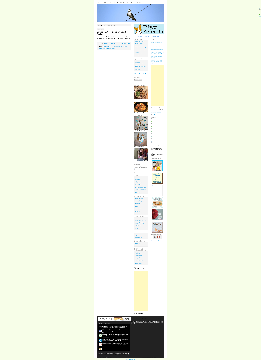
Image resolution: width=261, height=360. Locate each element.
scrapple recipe (106, 48)
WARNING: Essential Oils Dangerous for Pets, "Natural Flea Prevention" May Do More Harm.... (140, 65)
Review (156, 45)
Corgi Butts (137, 177)
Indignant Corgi (137, 203)
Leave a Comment (126, 43)
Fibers (157, 60)
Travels (158, 52)
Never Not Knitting (138, 208)
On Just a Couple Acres (139, 260)
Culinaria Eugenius (138, 234)
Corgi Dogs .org (137, 179)
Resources (130, 2)
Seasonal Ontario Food (138, 237)
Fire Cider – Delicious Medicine (140, 41)
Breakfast (106, 43)
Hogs (157, 42)
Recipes (122, 2)
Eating (114, 43)
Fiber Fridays (153, 59)
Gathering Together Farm (139, 222)
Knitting (152, 53)
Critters (157, 59)
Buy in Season (152, 45)
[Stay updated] (260, 15)
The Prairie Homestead (138, 263)
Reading (161, 45)
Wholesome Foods (103, 45)
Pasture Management (159, 46)
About (139, 2)
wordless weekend (158, 45)
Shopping (154, 46)
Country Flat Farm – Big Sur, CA (140, 220)
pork (126, 46)
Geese (153, 42)
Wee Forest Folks (138, 213)
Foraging (162, 49)
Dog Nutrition (159, 49)
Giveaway (154, 52)
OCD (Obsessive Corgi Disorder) (140, 189)
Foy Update (137, 235)
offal (115, 46)
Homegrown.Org (137, 225)
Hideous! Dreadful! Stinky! (139, 201)
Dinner (156, 53)
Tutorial (153, 46)
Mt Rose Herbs (137, 243)
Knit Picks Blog (137, 204)
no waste (106, 46)
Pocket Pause (160, 57)
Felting (161, 60)
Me (161, 53)
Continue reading (111, 40)
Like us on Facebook (140, 73)
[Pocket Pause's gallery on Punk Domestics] (157, 241)
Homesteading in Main (138, 257)
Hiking (161, 42)
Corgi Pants (137, 181)
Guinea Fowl (152, 42)
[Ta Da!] (141, 123)
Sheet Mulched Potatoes (139, 43)
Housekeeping (155, 49)
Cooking (111, 43)
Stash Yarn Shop (137, 211)
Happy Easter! (137, 52)
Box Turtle (156, 46)
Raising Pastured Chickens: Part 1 (140, 50)
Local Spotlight (159, 53)
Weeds (155, 42)
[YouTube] (157, 237)
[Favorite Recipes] (141, 92)
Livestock (152, 52)
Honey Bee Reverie (138, 258)
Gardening (154, 53)
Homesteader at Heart (138, 255)
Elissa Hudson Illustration (139, 198)
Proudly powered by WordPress (147, 357)
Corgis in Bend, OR (138, 184)
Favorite (154, 45)
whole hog (112, 48)
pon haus (123, 46)
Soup (156, 42)
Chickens (154, 57)
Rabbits (152, 57)
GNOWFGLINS (137, 253)
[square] (157, 202)
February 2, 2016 (100, 29)
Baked (158, 56)
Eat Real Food (160, 52)
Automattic (161, 357)
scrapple (101, 48)
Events (153, 49)
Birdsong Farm (137, 69)
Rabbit (157, 49)
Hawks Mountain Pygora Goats (140, 223)
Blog (105, 2)
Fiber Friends (113, 2)
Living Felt (136, 206)
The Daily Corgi (137, 192)
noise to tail (110, 46)
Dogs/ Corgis (154, 63)
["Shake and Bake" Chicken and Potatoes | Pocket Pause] (141, 107)
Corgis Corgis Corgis (138, 182)
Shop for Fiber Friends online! (156, 112)
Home (99, 2)
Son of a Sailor (137, 209)
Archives (146, 2)
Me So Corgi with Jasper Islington (140, 187)
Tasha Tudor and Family (139, 190)
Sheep (158, 42)
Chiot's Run (137, 252)
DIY (163, 52)
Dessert (160, 42)
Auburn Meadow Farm (138, 218)
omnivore (118, 46)
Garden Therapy (137, 200)
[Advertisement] (141, 291)
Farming (160, 56)
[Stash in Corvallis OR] (157, 214)
